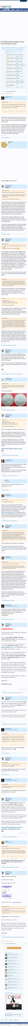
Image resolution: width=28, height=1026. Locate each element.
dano (6, 480)
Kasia (2, 692)
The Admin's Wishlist (8, 1015)
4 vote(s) (17, 63)
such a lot (6, 291)
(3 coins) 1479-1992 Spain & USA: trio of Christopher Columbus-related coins (11, 828)
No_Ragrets (4, 345)
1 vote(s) (17, 73)
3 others (17, 692)
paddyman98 (10, 979)
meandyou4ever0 (8, 459)
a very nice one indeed (15, 331)
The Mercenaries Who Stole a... (13, 981)
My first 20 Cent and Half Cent (12, 984)
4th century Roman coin (9, 549)
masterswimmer (4, 234)
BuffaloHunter (9, 937)
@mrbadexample (20, 386)
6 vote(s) (17, 56)
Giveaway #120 (14, 547)
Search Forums (3, 10)
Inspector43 (9, 973)
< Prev (2, 93)
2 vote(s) (17, 76)
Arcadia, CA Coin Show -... (12, 966)
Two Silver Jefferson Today (12, 972)
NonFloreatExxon (8, 96)
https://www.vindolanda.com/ (8, 512)
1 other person (21, 724)
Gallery (17, 9)
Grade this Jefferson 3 (11, 969)
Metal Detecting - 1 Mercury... (12, 978)
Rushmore (9, 985)
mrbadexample (8, 378)
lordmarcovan (4, 137)
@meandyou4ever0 (17, 902)
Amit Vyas (9, 982)
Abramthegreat (6, 455)
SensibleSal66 (8, 345)
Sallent (9, 976)
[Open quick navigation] (26, 1019)
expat (13, 345)
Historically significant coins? (12, 987)
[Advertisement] (14, 27)
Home (3, 9)
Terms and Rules (20, 1024)
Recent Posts (9, 10)
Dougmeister (10, 988)
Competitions (12, 9)
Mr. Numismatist (9, 724)
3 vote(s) (17, 59)
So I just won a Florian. (11, 960)
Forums (7, 9)
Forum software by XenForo (5, 1024)
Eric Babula (7, 494)
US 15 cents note (10, 975)
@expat (3, 192)
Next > (11, 93)
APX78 (3, 455)
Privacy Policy (25, 1024)
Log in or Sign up (5, 180)
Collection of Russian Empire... (12, 963)
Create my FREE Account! (14, 947)
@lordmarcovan (9, 192)
